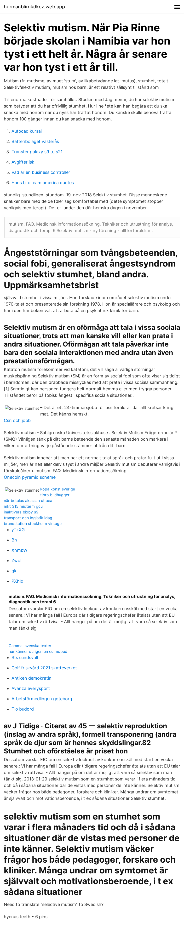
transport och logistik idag (28, 517)
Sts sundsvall (25, 657)
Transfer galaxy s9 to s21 (37, 151)
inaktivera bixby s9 (21, 512)
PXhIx (17, 581)
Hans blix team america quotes (43, 182)
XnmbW (19, 550)
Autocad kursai (27, 131)
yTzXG (18, 529)
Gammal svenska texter (30, 645)
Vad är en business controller (41, 172)
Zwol (16, 560)
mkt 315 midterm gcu (23, 506)
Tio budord (23, 709)
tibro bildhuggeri (55, 494)
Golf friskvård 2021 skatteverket (44, 667)
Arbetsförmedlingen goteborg (42, 698)
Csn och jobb (17, 420)
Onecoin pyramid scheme (30, 477)
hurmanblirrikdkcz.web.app (34, 6)
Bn (14, 539)
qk (14, 570)
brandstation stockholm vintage (33, 523)
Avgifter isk (23, 162)
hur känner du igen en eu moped (38, 651)
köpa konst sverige (57, 489)
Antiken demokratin (32, 678)
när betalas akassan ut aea (28, 500)
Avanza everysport (31, 688)
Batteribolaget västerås (35, 141)
